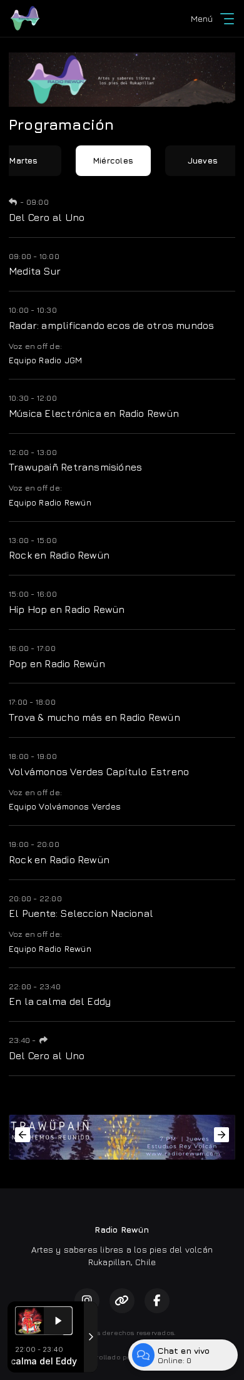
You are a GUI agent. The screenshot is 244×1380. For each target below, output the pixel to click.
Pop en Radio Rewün (57, 663)
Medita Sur (35, 271)
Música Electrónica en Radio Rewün (94, 413)
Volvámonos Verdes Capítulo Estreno (99, 771)
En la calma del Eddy (60, 1001)
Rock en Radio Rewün (59, 555)
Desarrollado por (105, 1357)
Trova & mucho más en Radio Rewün (94, 717)
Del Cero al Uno (46, 217)
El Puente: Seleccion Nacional (81, 913)
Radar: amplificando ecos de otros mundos (111, 325)
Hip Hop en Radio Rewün (67, 609)
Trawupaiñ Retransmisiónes (75, 467)
